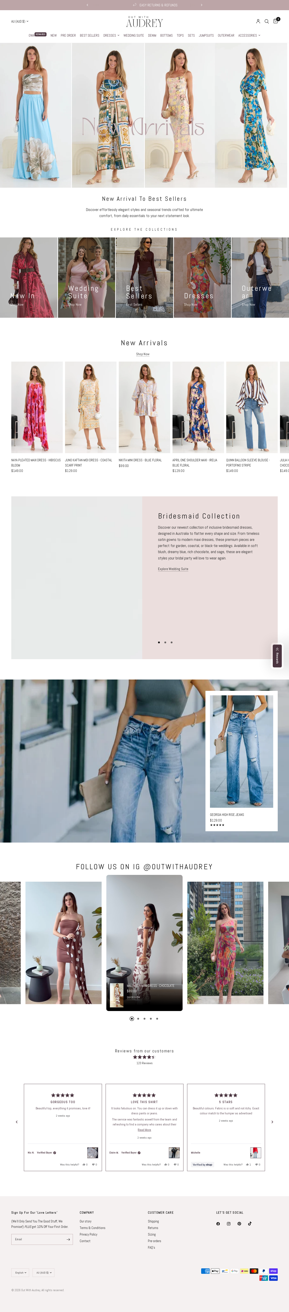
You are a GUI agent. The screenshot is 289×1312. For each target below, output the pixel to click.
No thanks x (111, 679)
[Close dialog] (207, 616)
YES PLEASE (110, 666)
